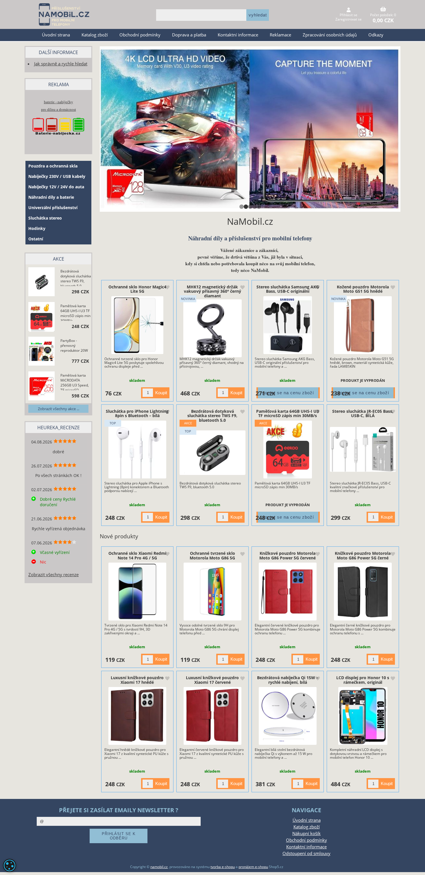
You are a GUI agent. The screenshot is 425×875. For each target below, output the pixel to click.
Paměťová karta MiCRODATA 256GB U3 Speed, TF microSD (74, 381)
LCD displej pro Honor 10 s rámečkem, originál (362, 680)
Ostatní (35, 239)
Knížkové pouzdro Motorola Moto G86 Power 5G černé (363, 555)
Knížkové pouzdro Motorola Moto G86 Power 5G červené (287, 555)
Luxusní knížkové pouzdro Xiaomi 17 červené (212, 680)
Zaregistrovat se (348, 19)
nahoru (416, 866)
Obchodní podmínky (139, 35)
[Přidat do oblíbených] (167, 287)
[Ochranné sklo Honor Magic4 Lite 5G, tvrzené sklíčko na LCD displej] (137, 325)
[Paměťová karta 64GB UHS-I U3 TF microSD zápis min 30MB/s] (287, 449)
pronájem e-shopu (253, 866)
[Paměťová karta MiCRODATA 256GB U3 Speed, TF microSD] (41, 386)
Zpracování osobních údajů (330, 35)
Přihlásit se (348, 14)
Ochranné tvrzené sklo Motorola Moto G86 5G (212, 555)
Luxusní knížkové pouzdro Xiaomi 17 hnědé (137, 680)
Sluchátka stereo (45, 218)
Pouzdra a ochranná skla (52, 166)
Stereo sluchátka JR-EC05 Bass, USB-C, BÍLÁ (362, 413)
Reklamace (280, 35)
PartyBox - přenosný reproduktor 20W (74, 345)
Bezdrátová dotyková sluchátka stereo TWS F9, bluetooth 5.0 (212, 415)
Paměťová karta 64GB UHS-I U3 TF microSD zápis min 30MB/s (287, 413)
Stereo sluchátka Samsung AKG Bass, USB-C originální (287, 289)
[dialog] (9, 865)
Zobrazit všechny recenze (53, 575)
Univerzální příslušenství (52, 207)
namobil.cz (159, 866)
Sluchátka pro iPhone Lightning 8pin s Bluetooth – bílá (137, 413)
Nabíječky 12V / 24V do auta (56, 186)
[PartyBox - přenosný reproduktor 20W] (41, 352)
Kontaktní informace (238, 35)
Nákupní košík (306, 833)
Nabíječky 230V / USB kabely (56, 176)
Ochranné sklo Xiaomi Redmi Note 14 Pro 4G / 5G (137, 555)
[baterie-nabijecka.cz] (58, 140)
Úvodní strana (56, 35)
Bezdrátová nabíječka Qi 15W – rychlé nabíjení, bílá (287, 680)
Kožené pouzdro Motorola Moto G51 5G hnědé (363, 289)
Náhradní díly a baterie (51, 197)
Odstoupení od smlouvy (306, 853)
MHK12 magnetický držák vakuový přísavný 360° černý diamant (212, 291)
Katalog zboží (95, 35)
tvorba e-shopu (222, 866)
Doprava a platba (189, 35)
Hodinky (36, 228)
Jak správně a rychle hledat (60, 64)
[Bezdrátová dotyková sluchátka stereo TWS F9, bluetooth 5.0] (212, 452)
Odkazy (375, 35)
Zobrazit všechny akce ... (58, 408)
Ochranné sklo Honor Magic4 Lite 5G (137, 289)
